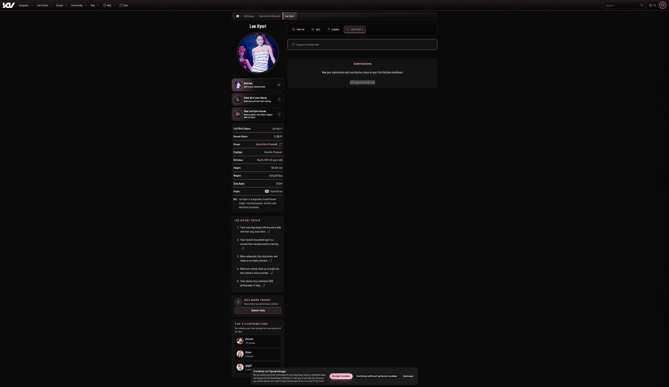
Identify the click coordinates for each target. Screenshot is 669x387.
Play (93, 5)
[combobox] (625, 5)
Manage (408, 376)
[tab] (298, 29)
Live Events (42, 5)
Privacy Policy (318, 381)
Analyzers (24, 5)
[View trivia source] (268, 232)
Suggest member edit (364, 82)
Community (77, 5)
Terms (306, 381)
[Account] (662, 5)
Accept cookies (341, 376)
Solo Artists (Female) (266, 144)
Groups (59, 5)
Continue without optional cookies (376, 376)
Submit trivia (258, 310)
